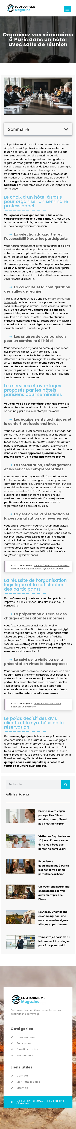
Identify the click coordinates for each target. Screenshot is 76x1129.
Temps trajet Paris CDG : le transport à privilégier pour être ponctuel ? (54, 941)
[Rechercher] (65, 784)
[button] (67, 9)
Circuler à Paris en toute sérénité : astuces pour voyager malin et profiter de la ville (40, 567)
